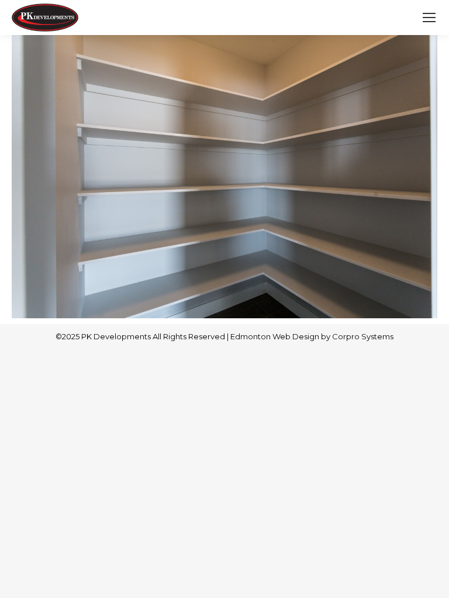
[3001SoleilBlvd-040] (224, 176)
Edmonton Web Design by (281, 336)
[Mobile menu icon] (429, 17)
